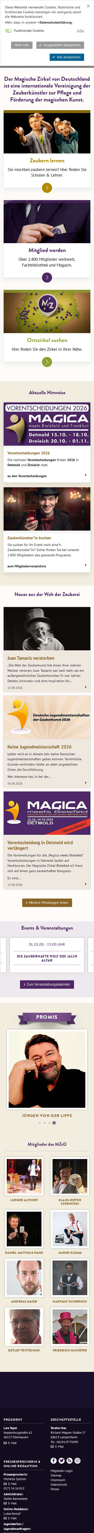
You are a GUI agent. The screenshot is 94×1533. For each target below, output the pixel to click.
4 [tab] (54, 1123)
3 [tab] (49, 1123)
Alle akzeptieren (69, 57)
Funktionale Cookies (29, 30)
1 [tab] (39, 1123)
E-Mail (12, 1443)
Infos (80, 30)
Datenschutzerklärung (56, 22)
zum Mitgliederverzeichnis (26, 566)
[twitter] (62, 1461)
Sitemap (56, 1475)
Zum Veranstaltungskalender (48, 984)
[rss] (70, 1461)
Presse (55, 1489)
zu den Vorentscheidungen (27, 476)
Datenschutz (59, 1484)
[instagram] (77, 1461)
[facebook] (54, 1461)
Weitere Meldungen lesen (48, 902)
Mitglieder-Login (62, 1471)
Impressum (58, 1480)
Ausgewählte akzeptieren (62, 45)
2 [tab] (44, 1123)
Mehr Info (22, 45)
